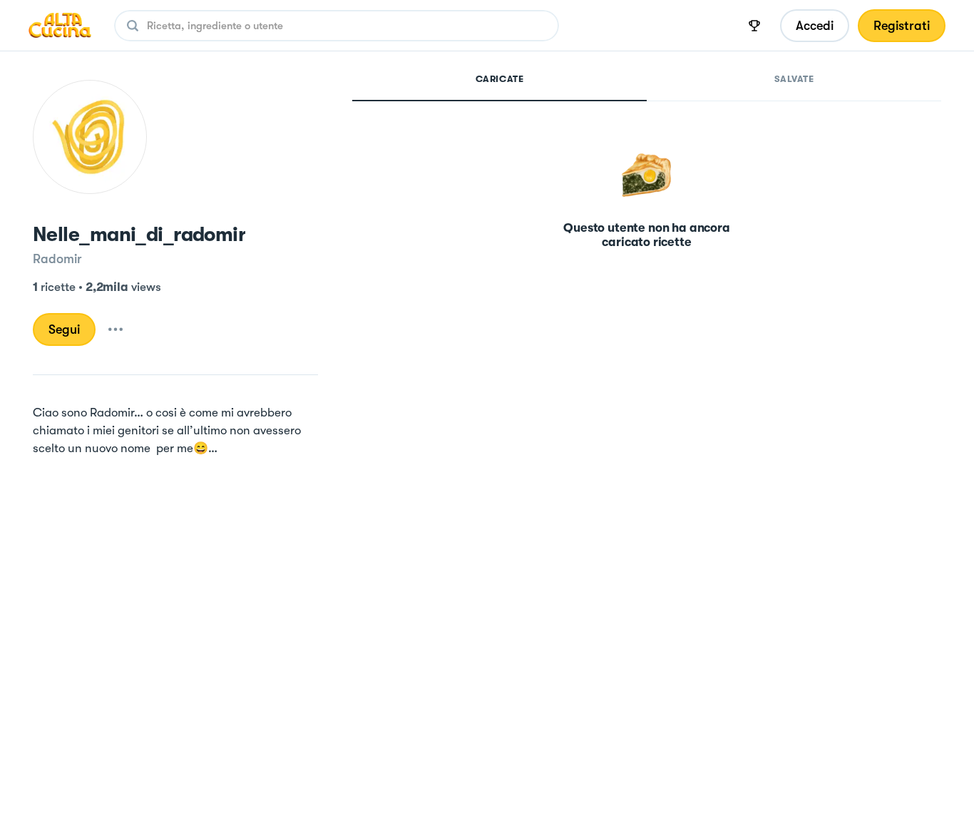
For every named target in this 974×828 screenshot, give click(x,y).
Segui (64, 329)
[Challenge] (754, 25)
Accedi (815, 26)
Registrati (901, 26)
